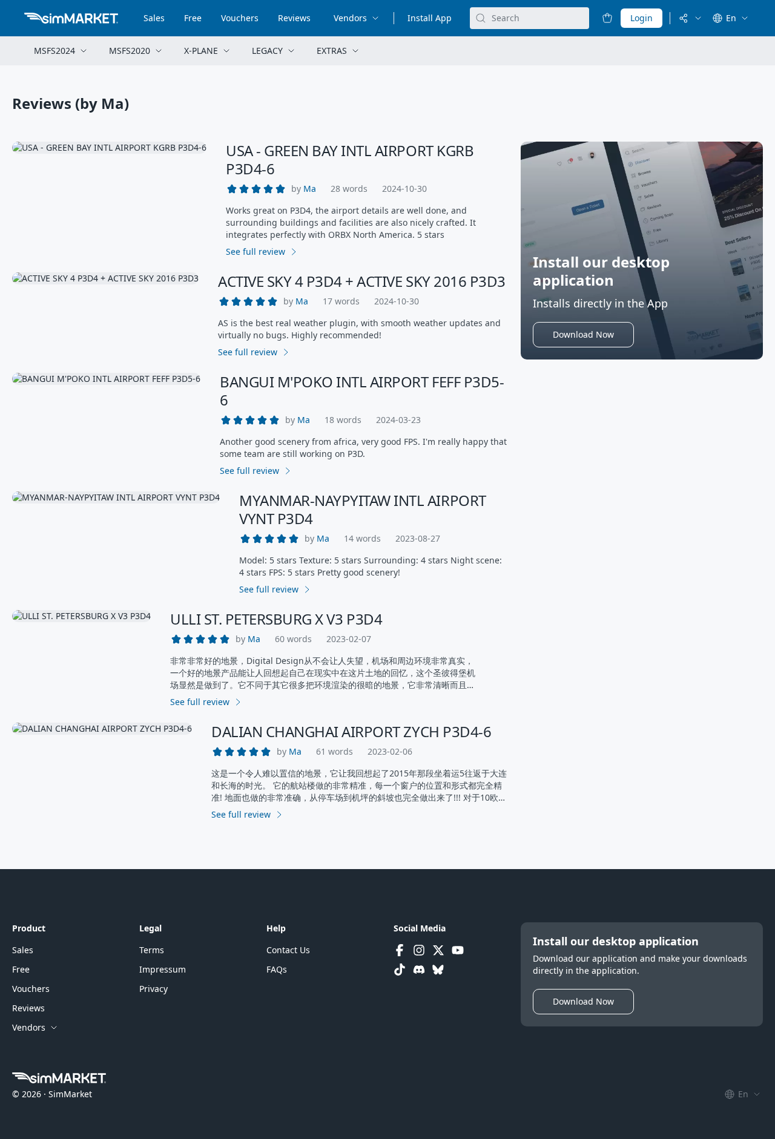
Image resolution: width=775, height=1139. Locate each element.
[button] (309, 189)
